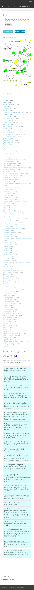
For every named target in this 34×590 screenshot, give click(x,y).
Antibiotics (6, 331)
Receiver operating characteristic (13, 173)
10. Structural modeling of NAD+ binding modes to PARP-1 (14, 450)
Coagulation (7, 294)
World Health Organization (11, 134)
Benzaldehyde (7, 321)
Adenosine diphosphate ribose (13, 341)
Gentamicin (6, 274)
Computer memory (9, 292)
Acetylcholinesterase (9, 343)
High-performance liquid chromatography (16, 262)
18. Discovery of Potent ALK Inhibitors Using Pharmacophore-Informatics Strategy (16, 523)
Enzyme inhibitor (8, 278)
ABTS (4, 347)
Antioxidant (6, 124)
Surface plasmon (8, 162)
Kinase (5, 114)
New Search (8, 24)
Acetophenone (7, 345)
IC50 (4, 102)
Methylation (7, 242)
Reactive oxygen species (10, 175)
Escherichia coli (8, 120)
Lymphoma (6, 246)
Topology (6, 148)
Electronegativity (8, 280)
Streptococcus (7, 108)
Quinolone (6, 181)
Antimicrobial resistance (11, 126)
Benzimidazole (7, 319)
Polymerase (6, 193)
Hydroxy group (8, 256)
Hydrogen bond (8, 118)
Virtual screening (8, 104)
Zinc (4, 130)
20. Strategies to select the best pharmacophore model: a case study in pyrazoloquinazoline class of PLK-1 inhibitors (16, 543)
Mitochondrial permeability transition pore (17, 238)
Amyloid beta (7, 337)
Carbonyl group (8, 309)
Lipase (5, 248)
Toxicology (6, 146)
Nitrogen (5, 217)
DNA (4, 106)
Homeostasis (7, 260)
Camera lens (7, 311)
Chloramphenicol (8, 298)
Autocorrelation (8, 325)
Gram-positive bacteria (10, 270)
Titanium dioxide (8, 152)
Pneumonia (6, 195)
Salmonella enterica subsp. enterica (14, 168)
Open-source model (9, 211)
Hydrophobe (7, 116)
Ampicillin (6, 339)
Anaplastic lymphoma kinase (12, 333)
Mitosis (5, 235)
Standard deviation (9, 166)
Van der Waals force (9, 136)
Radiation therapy (8, 179)
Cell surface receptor (9, 303)
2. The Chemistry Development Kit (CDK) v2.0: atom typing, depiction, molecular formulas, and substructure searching (16, 378)
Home (4, 9)
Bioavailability (7, 317)
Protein (5, 110)
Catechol (5, 305)
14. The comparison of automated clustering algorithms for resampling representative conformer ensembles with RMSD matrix (16, 488)
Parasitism (6, 205)
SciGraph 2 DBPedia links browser (17, 6)
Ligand (5, 250)
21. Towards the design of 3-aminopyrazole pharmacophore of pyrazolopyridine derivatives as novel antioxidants (16, 553)
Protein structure (8, 191)
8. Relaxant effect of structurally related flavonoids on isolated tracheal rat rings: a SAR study (16, 435)
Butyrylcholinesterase (10, 315)
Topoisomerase (8, 150)
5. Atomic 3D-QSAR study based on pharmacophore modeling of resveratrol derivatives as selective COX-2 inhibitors (16, 405)
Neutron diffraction (9, 221)
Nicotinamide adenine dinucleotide (14, 219)
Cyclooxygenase (8, 288)
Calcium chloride (8, 313)
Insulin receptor (8, 254)
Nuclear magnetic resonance (12, 213)
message (11, 579)
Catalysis (5, 307)
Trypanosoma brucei (9, 142)
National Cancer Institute (11, 225)
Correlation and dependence (12, 290)
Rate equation (7, 177)
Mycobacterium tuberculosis (12, 229)
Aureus (5, 327)
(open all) (17, 362)
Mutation (6, 231)
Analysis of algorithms (10, 335)
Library (5, 252)
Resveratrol (6, 171)
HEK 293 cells (7, 268)
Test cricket (6, 156)
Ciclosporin (6, 296)
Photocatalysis (7, 197)
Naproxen (6, 227)
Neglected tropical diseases (11, 223)
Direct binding (7, 284)
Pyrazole (5, 189)
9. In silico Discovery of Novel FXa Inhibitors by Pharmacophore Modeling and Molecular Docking (16, 443)
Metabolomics (7, 244)
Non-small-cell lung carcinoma (13, 215)
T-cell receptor (7, 158)
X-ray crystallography (10, 132)
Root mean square (9, 169)
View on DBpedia (7, 31)
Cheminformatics (8, 302)
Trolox (5, 144)
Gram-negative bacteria (10, 272)
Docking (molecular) (9, 282)
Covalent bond (7, 122)
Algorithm (6, 128)
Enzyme (5, 101)
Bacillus (5, 323)
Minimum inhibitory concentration (14, 112)
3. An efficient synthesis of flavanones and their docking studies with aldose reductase (16, 387)
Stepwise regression (9, 164)
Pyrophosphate (8, 187)
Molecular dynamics (9, 233)
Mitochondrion (8, 236)
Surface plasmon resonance (12, 160)
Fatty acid (6, 276)
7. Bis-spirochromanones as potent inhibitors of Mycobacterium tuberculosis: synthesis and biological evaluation (16, 426)
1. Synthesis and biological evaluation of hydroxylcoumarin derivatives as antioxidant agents (17, 370)
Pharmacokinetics (8, 199)
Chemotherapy (7, 300)
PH (4, 207)
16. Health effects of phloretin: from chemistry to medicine (15, 504)
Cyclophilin (6, 286)
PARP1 (5, 209)
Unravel (5, 138)
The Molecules (7, 154)
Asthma (5, 329)
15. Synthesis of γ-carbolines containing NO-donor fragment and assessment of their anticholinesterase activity (16, 496)
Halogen (5, 266)
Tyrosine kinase (8, 140)
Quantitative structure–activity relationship (17, 183)
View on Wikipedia (20, 31)
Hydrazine (6, 258)
